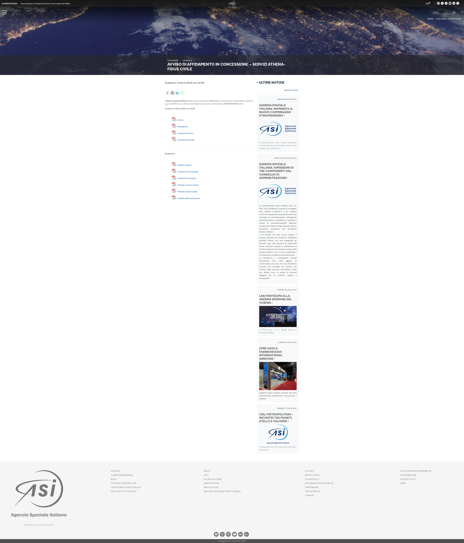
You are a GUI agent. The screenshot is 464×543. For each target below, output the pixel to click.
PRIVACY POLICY (312, 475)
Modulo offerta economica (188, 198)
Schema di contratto (186, 140)
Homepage (172, 60)
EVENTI (207, 471)
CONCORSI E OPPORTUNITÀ (123, 483)
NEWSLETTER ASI (312, 491)
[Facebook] (438, 3)
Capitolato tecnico (185, 133)
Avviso (180, 120)
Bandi (431, 19)
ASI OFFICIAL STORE (212, 479)
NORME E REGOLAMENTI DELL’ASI (126, 487)
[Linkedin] (453, 3)
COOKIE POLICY (312, 479)
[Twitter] (442, 3)
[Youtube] (450, 3)
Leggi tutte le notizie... (291, 90)
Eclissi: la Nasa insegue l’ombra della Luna (38, 3)
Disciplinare (182, 126)
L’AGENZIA (115, 471)
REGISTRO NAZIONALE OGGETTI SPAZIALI (222, 491)
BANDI (114, 479)
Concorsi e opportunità (448, 19)
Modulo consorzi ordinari (188, 185)
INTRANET (309, 495)
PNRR (402, 483)
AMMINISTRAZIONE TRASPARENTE (415, 471)
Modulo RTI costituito (186, 178)
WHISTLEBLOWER (408, 475)
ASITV (206, 475)
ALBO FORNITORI (211, 483)
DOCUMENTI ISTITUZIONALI (123, 491)
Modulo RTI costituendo (187, 171)
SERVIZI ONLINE (211, 487)
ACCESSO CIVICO (408, 479)
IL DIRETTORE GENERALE (122, 475)
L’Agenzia (187, 60)
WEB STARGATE (312, 487)
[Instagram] (446, 3)
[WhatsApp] (457, 3)
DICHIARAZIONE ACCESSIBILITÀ (319, 483)
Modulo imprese (184, 165)
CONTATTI (309, 471)
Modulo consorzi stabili (187, 191)
